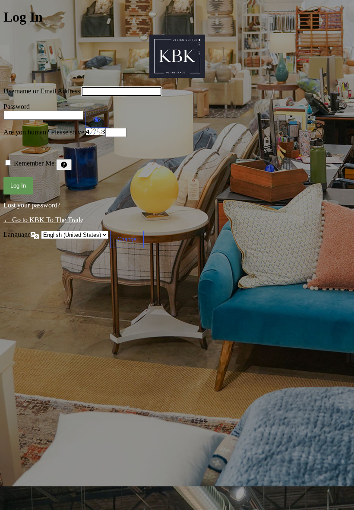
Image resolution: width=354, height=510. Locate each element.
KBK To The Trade (177, 56)
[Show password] (96, 119)
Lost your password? (31, 205)
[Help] (64, 164)
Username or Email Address (41, 91)
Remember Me (34, 163)
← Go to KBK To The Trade (43, 219)
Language (17, 234)
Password (16, 106)
